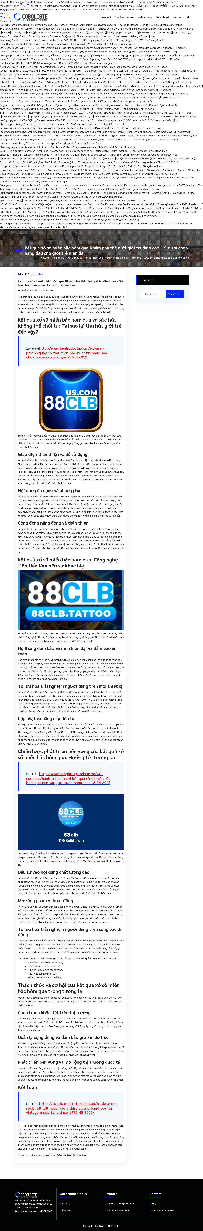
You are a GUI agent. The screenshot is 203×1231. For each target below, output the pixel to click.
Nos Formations (124, 16)
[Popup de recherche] (188, 16)
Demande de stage (117, 1209)
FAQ (153, 1203)
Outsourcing (145, 16)
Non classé (58, 257)
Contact (177, 16)
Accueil (106, 16)
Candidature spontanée (119, 1203)
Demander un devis (162, 1209)
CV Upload (162, 16)
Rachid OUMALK (28, 274)
